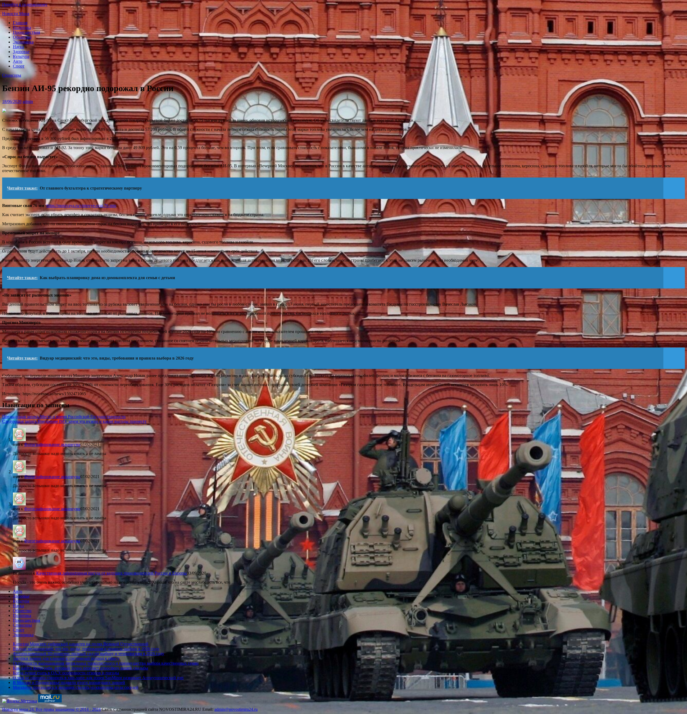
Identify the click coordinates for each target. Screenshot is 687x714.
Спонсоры (11, 75)
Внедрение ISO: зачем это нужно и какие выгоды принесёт (74, 421)
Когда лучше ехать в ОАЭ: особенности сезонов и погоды (66, 673)
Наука (18, 47)
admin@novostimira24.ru (236, 709)
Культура (21, 56)
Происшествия (26, 32)
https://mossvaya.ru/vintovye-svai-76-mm (81, 205)
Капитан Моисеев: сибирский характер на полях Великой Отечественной (80, 644)
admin (28, 101)
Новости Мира (15, 13)
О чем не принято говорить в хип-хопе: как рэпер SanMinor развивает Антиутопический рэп (98, 677)
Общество (22, 37)
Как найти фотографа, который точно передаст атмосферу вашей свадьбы (80, 668)
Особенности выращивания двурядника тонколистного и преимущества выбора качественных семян (106, 663)
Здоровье (21, 51)
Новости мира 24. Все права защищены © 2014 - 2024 (51, 709)
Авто (17, 61)
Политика (22, 27)
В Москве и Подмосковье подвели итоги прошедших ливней (69, 682)
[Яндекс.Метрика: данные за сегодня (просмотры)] (19, 701)
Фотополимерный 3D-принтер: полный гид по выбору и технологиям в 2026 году (88, 653)
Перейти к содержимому (24, 4)
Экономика (23, 42)
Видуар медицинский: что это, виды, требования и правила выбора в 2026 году (86, 648)
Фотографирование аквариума (52, 444)
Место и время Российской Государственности (64, 416)
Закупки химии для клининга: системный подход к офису (66, 658)
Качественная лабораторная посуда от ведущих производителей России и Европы (111, 573)
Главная (20, 22)
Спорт (18, 66)
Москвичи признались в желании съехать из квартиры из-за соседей (75, 687)
